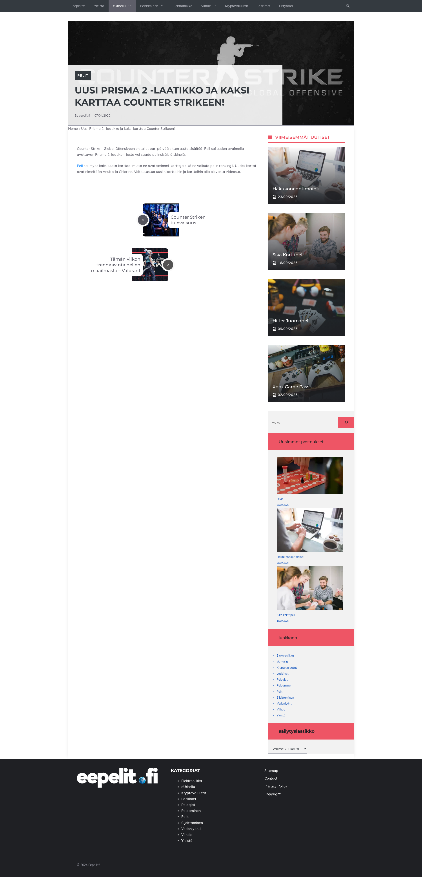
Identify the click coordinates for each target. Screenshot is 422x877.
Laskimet (263, 6)
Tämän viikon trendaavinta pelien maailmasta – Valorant (115, 264)
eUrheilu (119, 6)
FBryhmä (286, 6)
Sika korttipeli (288, 254)
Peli (80, 165)
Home (73, 128)
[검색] (346, 422)
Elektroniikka (182, 6)
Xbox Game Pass (291, 386)
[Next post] (168, 264)
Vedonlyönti (284, 703)
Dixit (280, 499)
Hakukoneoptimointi (296, 188)
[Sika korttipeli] (310, 589)
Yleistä (99, 6)
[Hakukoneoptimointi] (310, 531)
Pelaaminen (149, 6)
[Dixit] (310, 476)
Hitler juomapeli (291, 320)
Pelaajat (282, 679)
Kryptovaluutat (236, 6)
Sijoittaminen (285, 697)
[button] (348, 6)
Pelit (82, 75)
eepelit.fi (79, 6)
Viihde (206, 6)
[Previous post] (142, 220)
